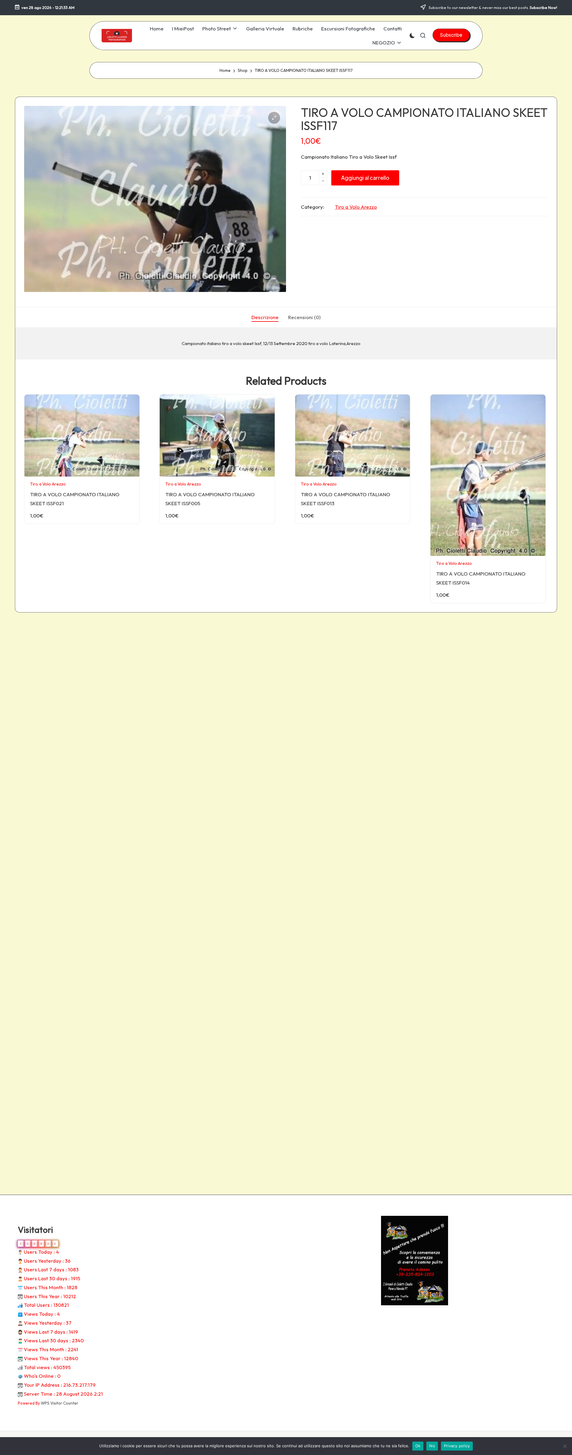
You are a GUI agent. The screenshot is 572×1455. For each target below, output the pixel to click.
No (432, 1445)
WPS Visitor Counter (59, 1403)
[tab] (265, 317)
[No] (565, 1446)
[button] (451, 35)
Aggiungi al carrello (365, 177)
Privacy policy (457, 1445)
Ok (418, 1445)
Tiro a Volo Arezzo (356, 207)
